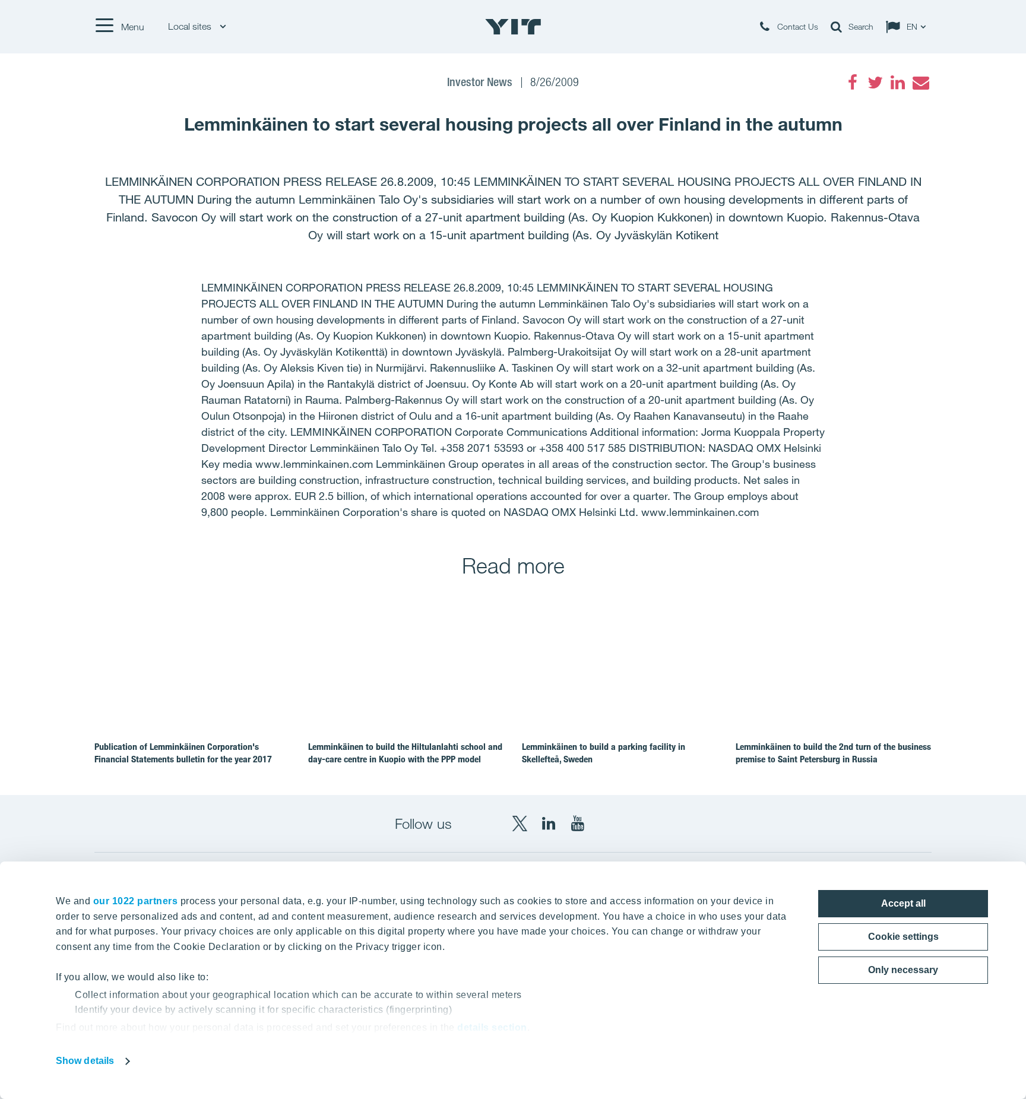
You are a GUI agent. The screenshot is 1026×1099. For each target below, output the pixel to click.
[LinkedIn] (897, 82)
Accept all (903, 903)
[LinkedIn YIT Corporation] (548, 823)
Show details (85, 1061)
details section (492, 1027)
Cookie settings (903, 937)
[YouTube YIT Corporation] (577, 823)
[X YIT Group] (519, 823)
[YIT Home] (513, 26)
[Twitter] (875, 82)
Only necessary (903, 970)
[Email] (920, 82)
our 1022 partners (135, 901)
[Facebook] (852, 82)
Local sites (191, 26)
